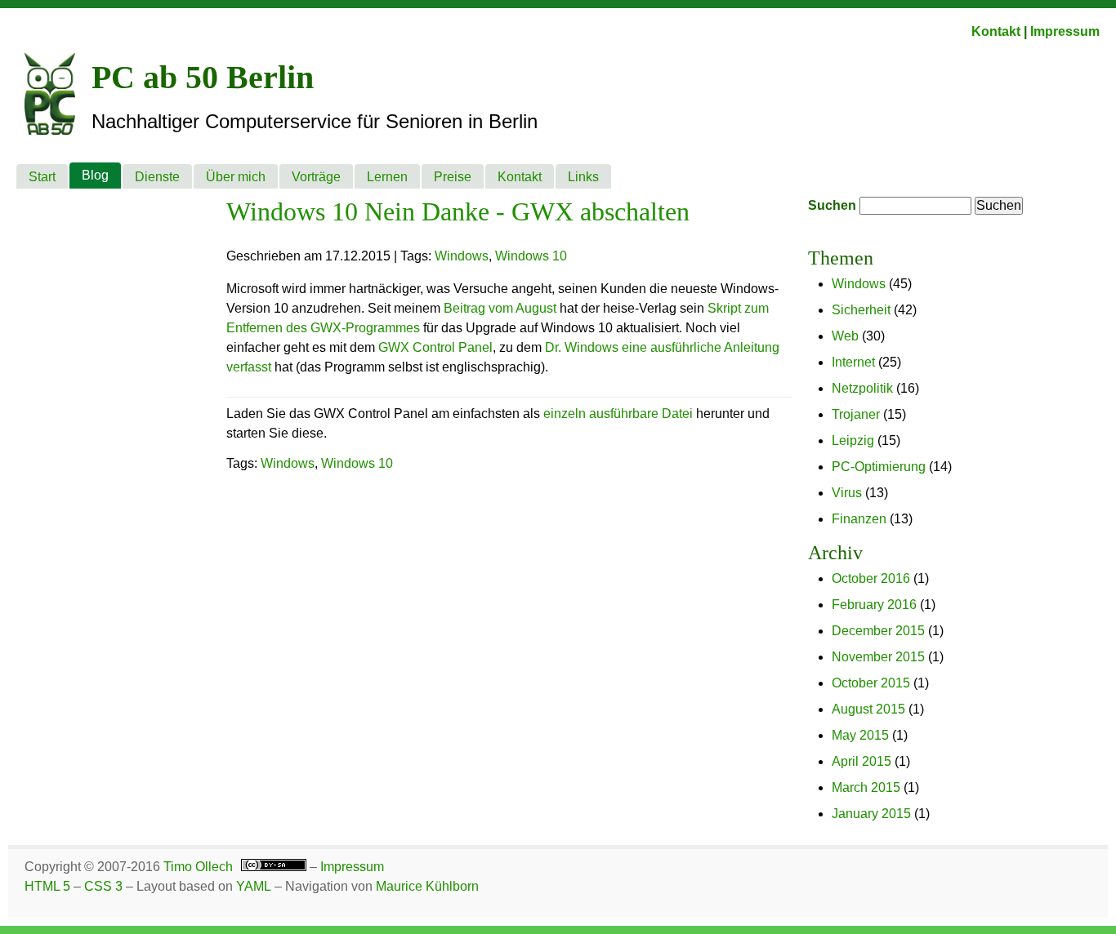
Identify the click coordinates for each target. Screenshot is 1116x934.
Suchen (832, 205)
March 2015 (866, 787)
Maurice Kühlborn (427, 886)
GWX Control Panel (435, 347)
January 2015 (871, 814)
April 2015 (861, 761)
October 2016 (871, 578)
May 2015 (860, 735)
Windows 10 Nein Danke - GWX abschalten (458, 211)
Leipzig (853, 440)
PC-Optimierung (879, 467)
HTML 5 (47, 886)
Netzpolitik (862, 388)
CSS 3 (103, 886)
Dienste (157, 177)
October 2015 (871, 683)
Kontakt (995, 31)
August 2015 (868, 709)
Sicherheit (861, 310)
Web (845, 336)
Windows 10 (531, 256)
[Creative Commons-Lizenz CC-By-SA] (271, 867)
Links (583, 177)
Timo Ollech (198, 867)
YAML (253, 886)
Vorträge (316, 177)
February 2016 (874, 605)
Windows (859, 284)
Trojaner (856, 414)
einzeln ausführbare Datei (618, 413)
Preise (452, 177)
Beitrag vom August (500, 308)
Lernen (387, 177)
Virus (847, 493)
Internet (853, 362)
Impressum (1065, 31)
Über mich (236, 177)
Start (42, 177)
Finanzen (859, 519)
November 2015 (878, 657)
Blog (95, 175)
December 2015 (878, 631)
